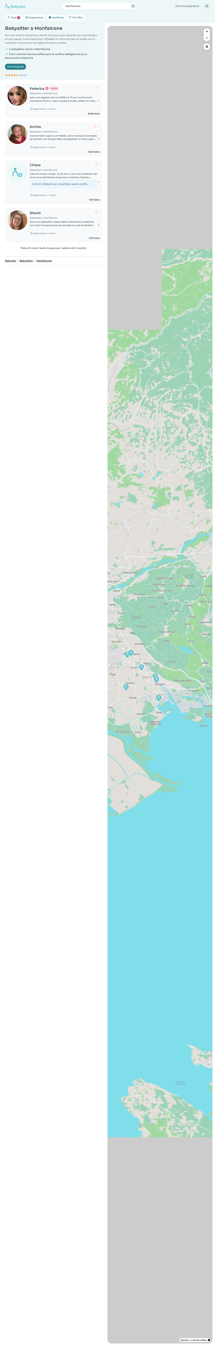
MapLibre (185, 1340)
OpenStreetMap (199, 1340)
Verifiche (57, 17)
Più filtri (77, 17)
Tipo (14, 17)
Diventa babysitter (187, 6)
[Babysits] (15, 6)
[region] (160, 684)
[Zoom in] (207, 31)
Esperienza (35, 17)
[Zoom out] (207, 38)
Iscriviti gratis (15, 66)
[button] (141, 667)
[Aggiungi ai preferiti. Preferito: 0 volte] (96, 88)
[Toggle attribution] (209, 1340)
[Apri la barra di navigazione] (207, 6)
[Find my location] (207, 47)
